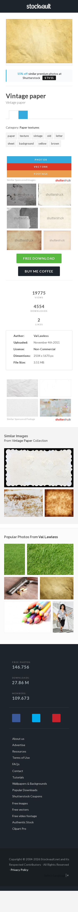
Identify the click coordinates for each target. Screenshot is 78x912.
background (26, 143)
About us (18, 738)
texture (24, 135)
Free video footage (24, 816)
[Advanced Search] (70, 5)
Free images (20, 803)
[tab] (14, 114)
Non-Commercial (44, 349)
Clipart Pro (19, 828)
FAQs (16, 764)
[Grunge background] (59, 503)
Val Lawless (41, 336)
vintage (37, 135)
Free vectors (20, 809)
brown (55, 143)
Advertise (18, 745)
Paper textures (29, 127)
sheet (11, 143)
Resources (19, 751)
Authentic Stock (23, 822)
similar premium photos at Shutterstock (39, 76)
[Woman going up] (63, 617)
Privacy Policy (19, 869)
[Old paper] (56, 588)
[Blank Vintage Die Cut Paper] (38, 467)
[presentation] (13, 115)
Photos (40, 159)
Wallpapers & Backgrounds (29, 783)
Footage (40, 173)
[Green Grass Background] (14, 559)
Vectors (40, 166)
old (49, 135)
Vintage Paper (22, 440)
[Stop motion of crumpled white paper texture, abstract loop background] (22, 388)
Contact (17, 771)
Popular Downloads (24, 790)
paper (11, 135)
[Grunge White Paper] (23, 503)
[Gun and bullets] (21, 588)
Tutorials (18, 777)
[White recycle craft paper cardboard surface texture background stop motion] (22, 408)
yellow (42, 143)
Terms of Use (21, 757)
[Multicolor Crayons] (27, 617)
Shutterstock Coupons (27, 796)
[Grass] (50, 559)
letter (59, 135)
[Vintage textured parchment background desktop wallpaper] (24, 241)
